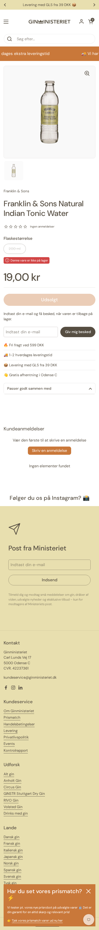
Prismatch (12, 717)
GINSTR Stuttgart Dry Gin (24, 793)
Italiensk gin (13, 850)
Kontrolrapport (16, 750)
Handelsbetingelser (19, 724)
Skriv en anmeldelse (49, 450)
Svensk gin (12, 876)
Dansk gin (11, 837)
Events (9, 743)
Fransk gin (12, 843)
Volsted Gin (13, 806)
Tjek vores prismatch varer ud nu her (37, 920)
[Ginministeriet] (49, 21)
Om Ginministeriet (19, 711)
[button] (90, 22)
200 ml (15, 248)
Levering (11, 730)
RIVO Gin (11, 800)
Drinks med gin (16, 813)
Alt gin (9, 774)
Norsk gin (11, 863)
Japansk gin (13, 856)
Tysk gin (10, 883)
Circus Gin (12, 787)
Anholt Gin (12, 780)
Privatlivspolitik (16, 737)
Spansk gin (12, 870)
